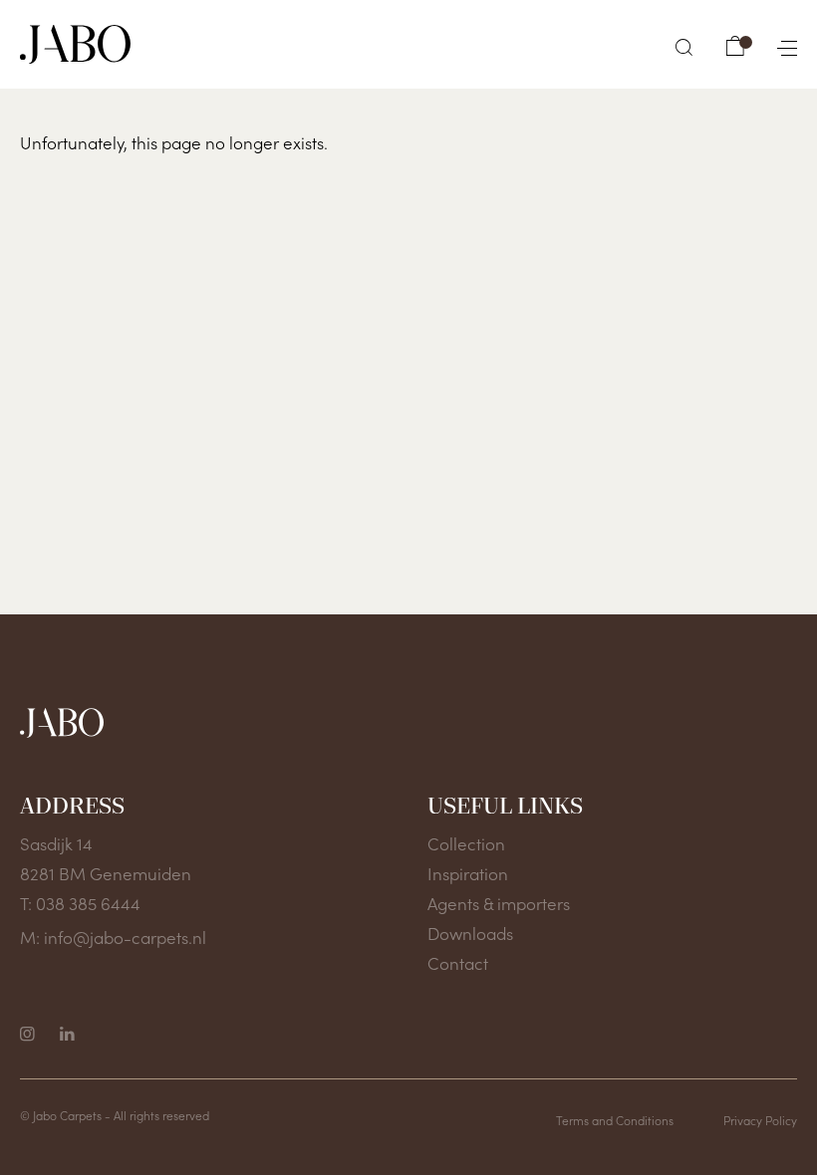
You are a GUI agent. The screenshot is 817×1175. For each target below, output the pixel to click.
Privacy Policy (760, 1119)
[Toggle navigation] (779, 44)
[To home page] (75, 44)
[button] (684, 47)
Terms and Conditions (615, 1119)
